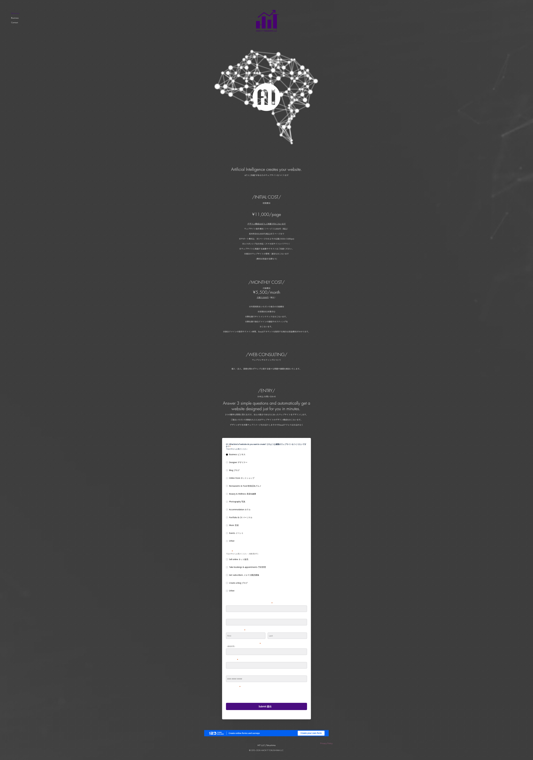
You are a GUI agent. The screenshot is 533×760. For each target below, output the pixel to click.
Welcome (15, 13)
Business (15, 18)
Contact (14, 22)
